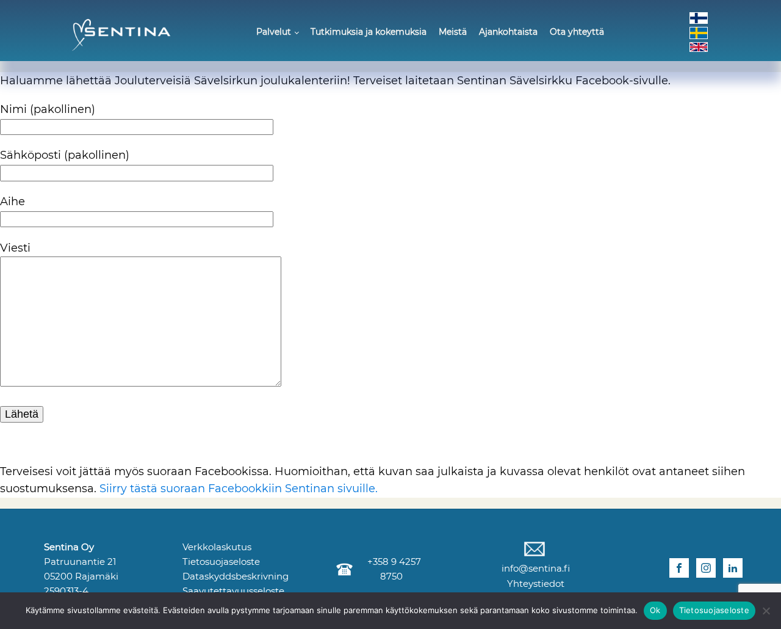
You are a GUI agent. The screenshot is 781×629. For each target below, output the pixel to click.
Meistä (453, 31)
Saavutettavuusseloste (233, 591)
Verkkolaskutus (216, 547)
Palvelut (273, 31)
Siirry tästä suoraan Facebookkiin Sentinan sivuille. (238, 488)
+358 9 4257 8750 (391, 569)
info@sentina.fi (534, 568)
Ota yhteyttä (577, 31)
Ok (655, 610)
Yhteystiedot (534, 583)
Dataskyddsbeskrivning (235, 576)
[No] (766, 611)
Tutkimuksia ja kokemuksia (368, 31)
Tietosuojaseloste (221, 561)
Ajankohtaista (508, 31)
